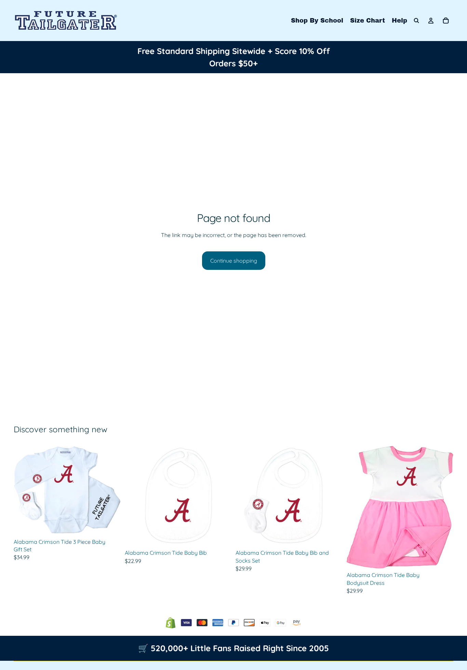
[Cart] (445, 20)
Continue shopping (233, 260)
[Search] (416, 20)
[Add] (221, 535)
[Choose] (110, 524)
